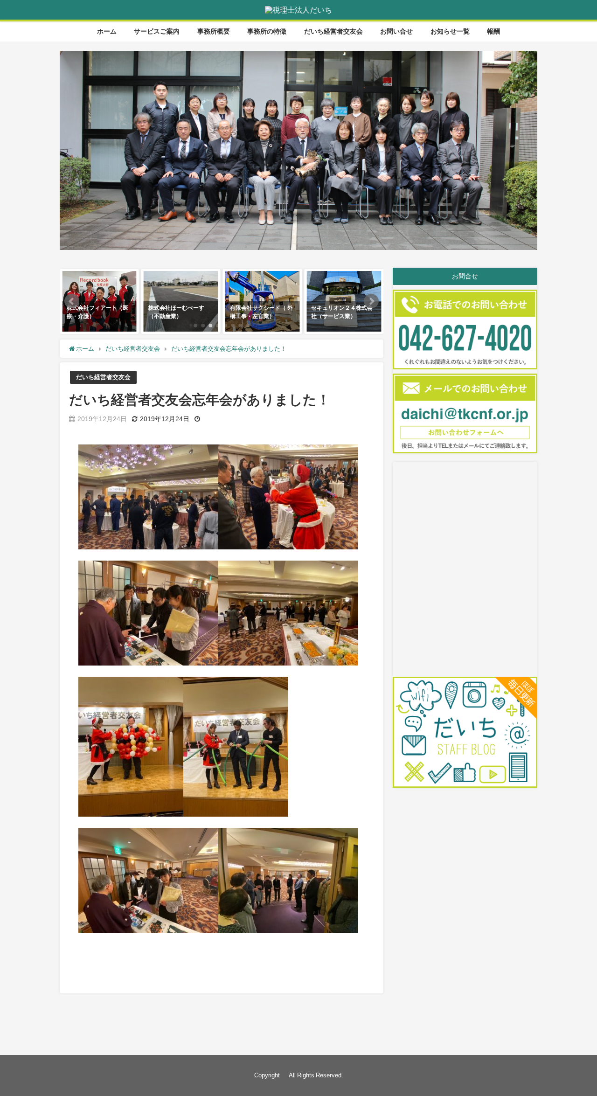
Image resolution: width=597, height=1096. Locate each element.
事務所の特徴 (266, 31)
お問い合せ (396, 31)
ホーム (107, 31)
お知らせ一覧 (450, 31)
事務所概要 (213, 31)
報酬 (493, 31)
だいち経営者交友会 (333, 31)
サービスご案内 (157, 31)
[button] (71, 301)
